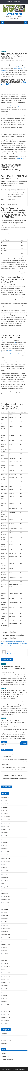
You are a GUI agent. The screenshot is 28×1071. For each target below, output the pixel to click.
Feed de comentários (7, 1059)
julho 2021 (4, 989)
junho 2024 (5, 877)
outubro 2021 (5, 979)
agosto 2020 (5, 1020)
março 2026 (5, 813)
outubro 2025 (5, 826)
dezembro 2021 (6, 973)
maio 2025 (5, 842)
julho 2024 (4, 874)
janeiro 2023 (5, 931)
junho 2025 (5, 839)
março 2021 (5, 1001)
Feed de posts (5, 1056)
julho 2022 (4, 950)
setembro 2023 (6, 906)
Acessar (4, 1053)
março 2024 (5, 887)
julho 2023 (4, 912)
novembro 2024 (6, 861)
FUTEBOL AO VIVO (6, 1040)
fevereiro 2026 (6, 816)
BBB (3, 1037)
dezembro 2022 (6, 934)
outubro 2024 (5, 864)
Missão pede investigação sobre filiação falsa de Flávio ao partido (14, 755)
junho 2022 (5, 954)
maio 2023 (5, 918)
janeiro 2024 (5, 893)
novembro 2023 (6, 899)
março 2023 (5, 925)
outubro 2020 (5, 1014)
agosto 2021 (5, 985)
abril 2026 (4, 810)
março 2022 (5, 963)
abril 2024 (4, 883)
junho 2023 (5, 915)
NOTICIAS (3, 51)
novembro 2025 (6, 823)
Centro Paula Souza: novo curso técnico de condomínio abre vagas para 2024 (12, 722)
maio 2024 (5, 880)
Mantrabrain (22, 1069)
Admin (13, 60)
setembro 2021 (6, 982)
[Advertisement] (14, 37)
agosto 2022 (5, 947)
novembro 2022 (6, 938)
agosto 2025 (5, 832)
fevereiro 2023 (6, 928)
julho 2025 (4, 836)
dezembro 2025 (6, 820)
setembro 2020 (6, 1017)
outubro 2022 (5, 941)
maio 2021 (4, 995)
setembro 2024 (6, 867)
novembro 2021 (6, 976)
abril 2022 (4, 960)
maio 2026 (5, 807)
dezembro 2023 (6, 896)
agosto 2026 (5, 797)
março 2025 (5, 848)
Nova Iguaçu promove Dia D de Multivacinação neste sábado (14, 780)
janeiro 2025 (5, 855)
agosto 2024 (5, 871)
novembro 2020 (6, 1011)
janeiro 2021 (5, 1008)
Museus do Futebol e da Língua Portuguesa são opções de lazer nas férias (13, 668)
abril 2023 (4, 922)
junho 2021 (4, 992)
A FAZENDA (4, 1034)
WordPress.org (5, 1063)
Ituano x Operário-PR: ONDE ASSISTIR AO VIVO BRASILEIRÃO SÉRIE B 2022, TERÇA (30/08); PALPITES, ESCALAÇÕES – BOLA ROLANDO (24, 742)
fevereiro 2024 (6, 890)
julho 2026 (4, 801)
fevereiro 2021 (5, 1005)
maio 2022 (5, 957)
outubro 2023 (5, 903)
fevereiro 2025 (6, 852)
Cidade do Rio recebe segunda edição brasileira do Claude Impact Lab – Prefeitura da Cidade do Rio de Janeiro (14, 762)
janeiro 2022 (5, 969)
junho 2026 (5, 804)
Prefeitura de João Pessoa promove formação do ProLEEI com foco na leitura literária (14, 774)
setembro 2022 (6, 944)
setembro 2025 (6, 829)
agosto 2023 (5, 909)
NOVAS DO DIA (14, 14)
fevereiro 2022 (6, 966)
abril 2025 (4, 845)
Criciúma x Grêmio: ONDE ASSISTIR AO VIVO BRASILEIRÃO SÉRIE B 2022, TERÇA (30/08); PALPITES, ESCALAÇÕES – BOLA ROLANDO (5, 742)
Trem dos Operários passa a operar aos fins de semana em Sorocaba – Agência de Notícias (14, 769)
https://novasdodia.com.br (14, 654)
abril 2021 (4, 998)
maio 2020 (5, 1024)
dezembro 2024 (6, 858)
